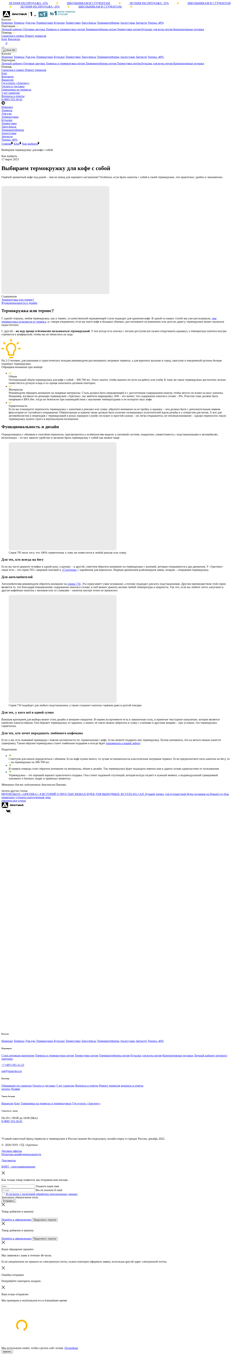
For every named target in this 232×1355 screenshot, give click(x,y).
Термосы (19, 22)
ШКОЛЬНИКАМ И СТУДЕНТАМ (89, 3)
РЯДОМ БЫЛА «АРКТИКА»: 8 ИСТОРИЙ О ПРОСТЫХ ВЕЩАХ (44, 794)
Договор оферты (11, 1151)
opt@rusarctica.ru (11, 1071)
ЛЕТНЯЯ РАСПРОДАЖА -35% (28, 3)
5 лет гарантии (65, 1085)
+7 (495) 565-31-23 (12, 1064)
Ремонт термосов (35, 35)
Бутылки (59, 22)
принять (7, 1351)
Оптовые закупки (34, 29)
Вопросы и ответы (86, 1085)
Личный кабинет (12, 29)
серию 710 (74, 583)
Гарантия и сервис (13, 35)
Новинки (7, 22)
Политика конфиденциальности (21, 1154)
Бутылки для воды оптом (157, 29)
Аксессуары (127, 22)
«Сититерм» (69, 569)
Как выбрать (30, 143)
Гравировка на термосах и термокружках (46, 1103)
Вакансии (7, 1103)
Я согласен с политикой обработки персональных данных (42, 1194)
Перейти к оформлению (16, 1219)
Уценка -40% (156, 22)
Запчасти (141, 22)
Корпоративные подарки (188, 29)
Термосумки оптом (129, 29)
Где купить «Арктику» (86, 1103)
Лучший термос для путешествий (166, 794)
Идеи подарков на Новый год (205, 794)
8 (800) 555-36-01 (11, 99)
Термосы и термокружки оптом (66, 29)
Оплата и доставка (43, 1085)
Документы (8, 1160)
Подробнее (71, 1348)
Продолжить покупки (44, 1219)
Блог (4, 39)
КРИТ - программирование (18, 1166)
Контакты (14, 39)
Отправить (8, 1201)
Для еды (30, 22)
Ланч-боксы (88, 22)
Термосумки (73, 22)
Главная (6, 143)
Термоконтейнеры (108, 22)
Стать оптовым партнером (17, 1055)
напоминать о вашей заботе (123, 743)
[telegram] (3, 1128)
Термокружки (44, 22)
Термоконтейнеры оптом (101, 29)
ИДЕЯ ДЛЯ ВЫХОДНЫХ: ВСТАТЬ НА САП (116, 794)
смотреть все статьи (13, 800)
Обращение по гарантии (16, 1085)
